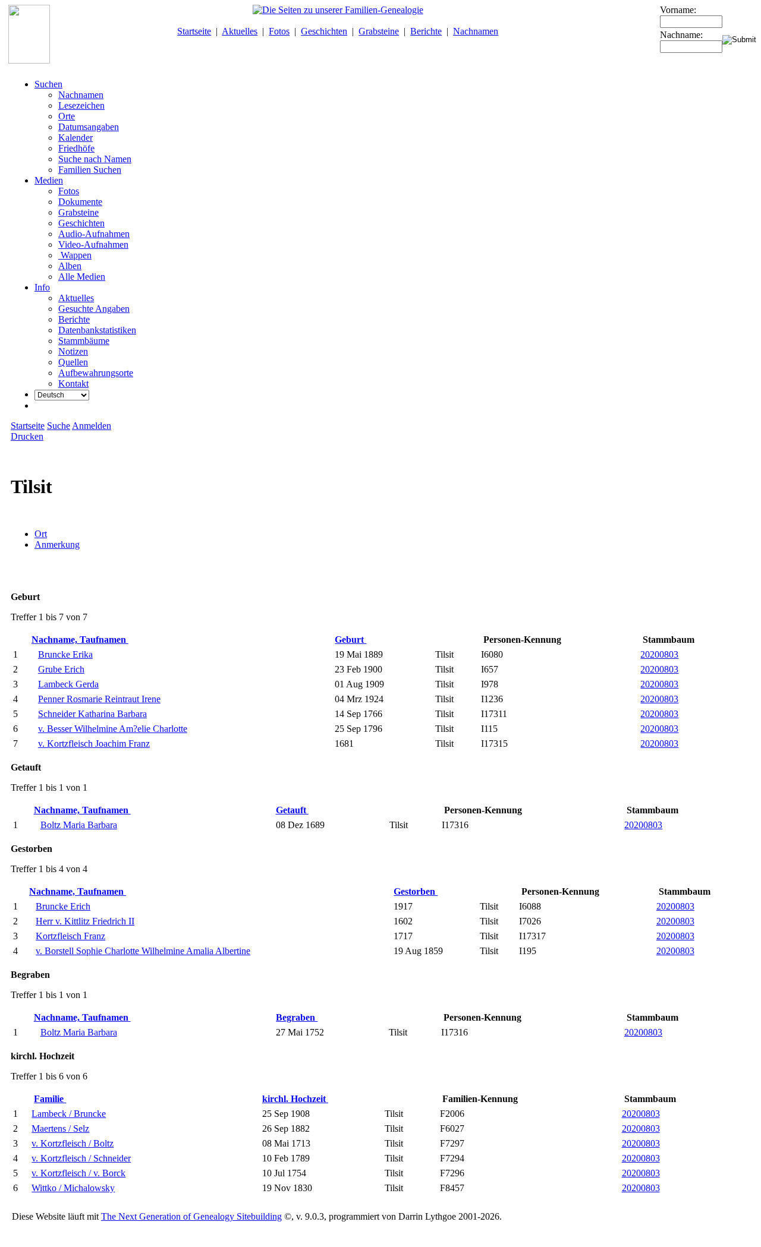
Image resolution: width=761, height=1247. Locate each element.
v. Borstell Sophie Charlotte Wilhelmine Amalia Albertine (143, 951)
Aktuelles (239, 31)
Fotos (279, 31)
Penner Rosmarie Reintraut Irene (99, 699)
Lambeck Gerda (68, 684)
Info (42, 287)
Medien (48, 180)
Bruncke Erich (63, 906)
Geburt (350, 639)
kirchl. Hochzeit (295, 1099)
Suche (58, 426)
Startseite (194, 31)
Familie (50, 1099)
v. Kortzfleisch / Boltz (73, 1143)
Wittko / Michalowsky (73, 1188)
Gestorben (416, 891)
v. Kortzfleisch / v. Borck (78, 1173)
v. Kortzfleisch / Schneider (81, 1158)
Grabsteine (379, 31)
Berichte (426, 31)
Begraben (296, 1017)
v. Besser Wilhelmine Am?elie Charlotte (112, 729)
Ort (40, 534)
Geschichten (324, 31)
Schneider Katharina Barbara (92, 714)
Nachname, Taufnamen (80, 639)
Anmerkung (57, 544)
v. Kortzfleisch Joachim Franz (94, 743)
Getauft (292, 810)
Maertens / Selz (60, 1128)
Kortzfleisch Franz (70, 936)
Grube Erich (61, 669)
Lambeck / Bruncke (69, 1114)
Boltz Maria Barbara (78, 825)
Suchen (48, 84)
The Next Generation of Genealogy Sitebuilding (191, 1216)
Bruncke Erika (65, 654)
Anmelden (91, 426)
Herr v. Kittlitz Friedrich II (85, 921)
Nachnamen (475, 31)
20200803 (659, 654)
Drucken (27, 436)
